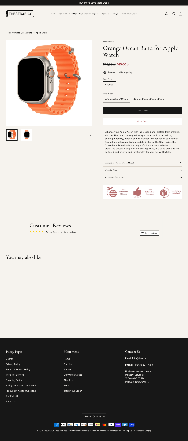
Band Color (107, 79)
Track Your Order (128, 13)
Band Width (108, 94)
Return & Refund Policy (18, 369)
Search (9, 359)
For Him (63, 13)
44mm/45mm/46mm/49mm (149, 99)
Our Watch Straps (88, 13)
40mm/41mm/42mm (116, 99)
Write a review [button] (149, 233)
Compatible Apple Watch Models (120, 163)
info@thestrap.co (141, 358)
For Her (73, 13)
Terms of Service (15, 374)
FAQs (115, 13)
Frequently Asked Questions (21, 391)
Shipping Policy (14, 380)
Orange (109, 84)
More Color (142, 121)
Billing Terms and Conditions (21, 385)
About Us (105, 13)
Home (53, 13)
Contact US (12, 396)
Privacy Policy (13, 364)
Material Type (111, 170)
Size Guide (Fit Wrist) (114, 177)
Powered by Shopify (142, 431)
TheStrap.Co (108, 41)
